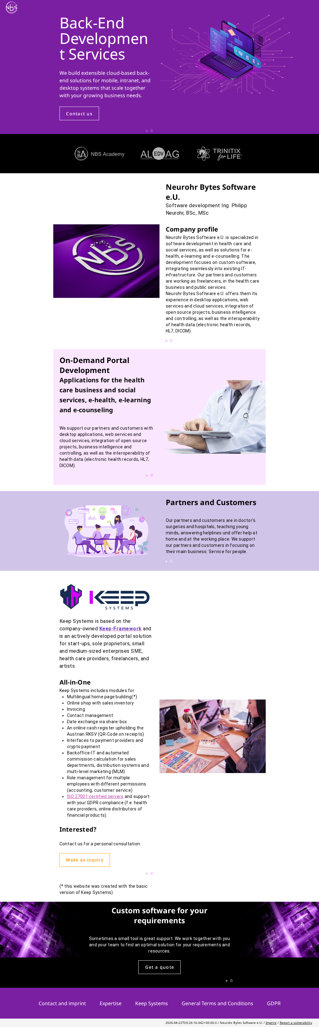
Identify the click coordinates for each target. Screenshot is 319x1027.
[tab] (99, 154)
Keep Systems (152, 1003)
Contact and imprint (63, 1003)
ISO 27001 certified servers (95, 796)
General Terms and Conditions (218, 1003)
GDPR (274, 1003)
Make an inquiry (84, 859)
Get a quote (159, 967)
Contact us (79, 114)
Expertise (111, 1003)
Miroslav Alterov (118, 131)
